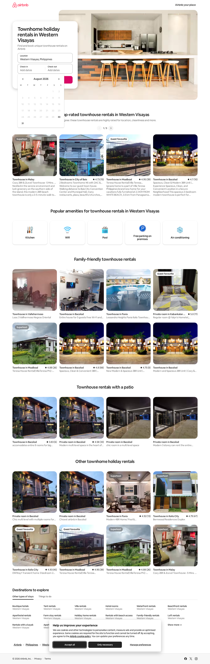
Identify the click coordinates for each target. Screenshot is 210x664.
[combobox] (45, 59)
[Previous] (99, 128)
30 (59, 117)
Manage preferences (140, 644)
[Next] (110, 128)
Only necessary (105, 644)
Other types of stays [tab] (23, 596)
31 (23, 123)
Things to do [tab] (45, 596)
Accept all (70, 644)
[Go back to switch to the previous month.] (23, 79)
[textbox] (31, 70)
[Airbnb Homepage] (20, 5)
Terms (47, 658)
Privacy (38, 658)
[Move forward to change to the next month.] (59, 79)
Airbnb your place (185, 5)
